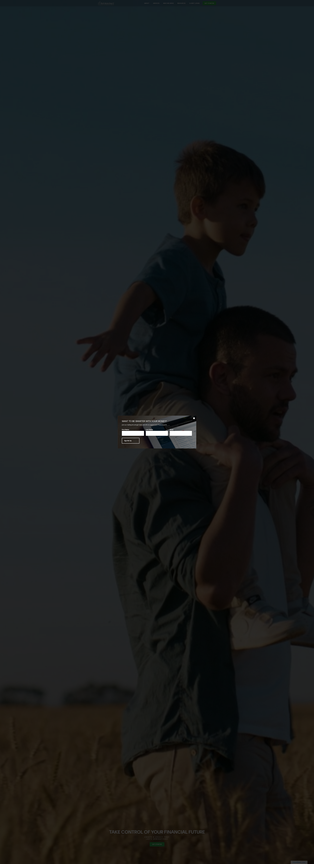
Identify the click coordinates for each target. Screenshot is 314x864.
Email (171, 429)
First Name (125, 429)
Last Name (149, 429)
